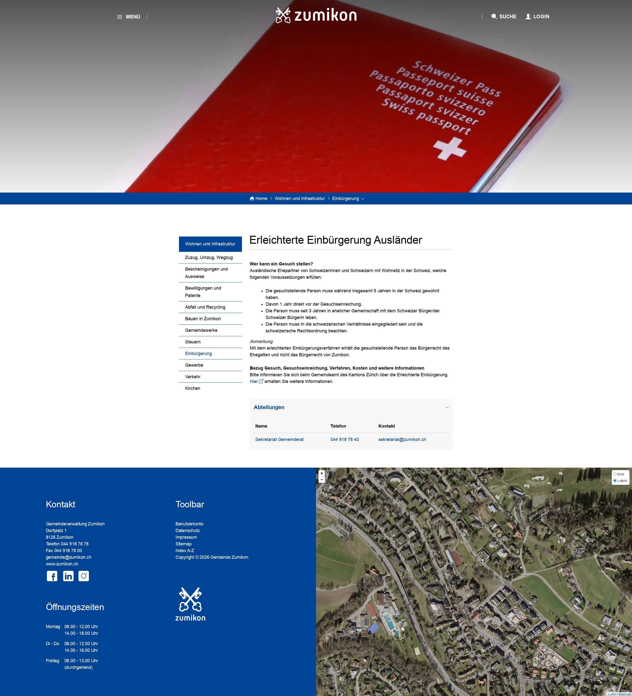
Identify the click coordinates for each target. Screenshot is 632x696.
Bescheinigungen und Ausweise (206, 273)
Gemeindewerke (201, 330)
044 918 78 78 (75, 543)
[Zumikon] (316, 15)
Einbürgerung (211, 353)
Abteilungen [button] (269, 407)
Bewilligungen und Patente (203, 292)
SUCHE (507, 16)
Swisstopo (624, 694)
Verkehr (192, 376)
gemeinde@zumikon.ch (68, 557)
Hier (256, 381)
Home (261, 198)
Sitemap (183, 543)
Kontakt (386, 426)
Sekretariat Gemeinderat (279, 439)
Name (261, 426)
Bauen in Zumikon (203, 318)
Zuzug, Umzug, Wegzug (209, 257)
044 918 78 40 (345, 439)
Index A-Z (185, 550)
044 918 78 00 (68, 550)
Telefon (338, 426)
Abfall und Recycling (205, 307)
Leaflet (612, 694)
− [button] (321, 479)
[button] (300, 198)
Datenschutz (188, 530)
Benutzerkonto (189, 523)
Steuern (193, 341)
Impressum (186, 537)
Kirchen (192, 388)
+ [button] (321, 473)
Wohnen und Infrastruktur (210, 243)
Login (541, 16)
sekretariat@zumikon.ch (402, 439)
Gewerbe (194, 365)
